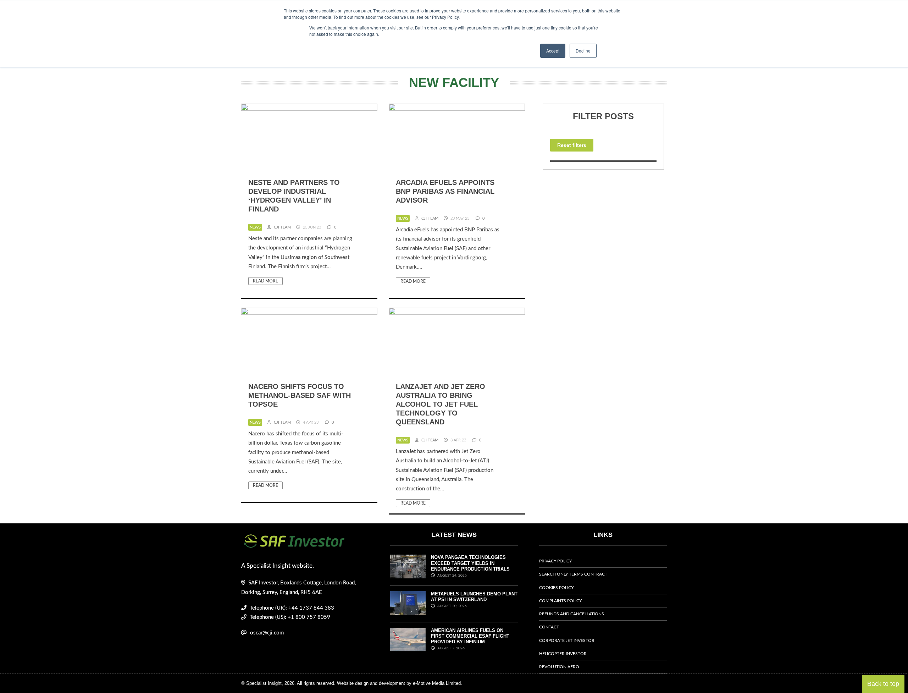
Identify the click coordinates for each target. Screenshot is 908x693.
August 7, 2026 (450, 648)
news (255, 227)
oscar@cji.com (267, 633)
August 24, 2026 (451, 575)
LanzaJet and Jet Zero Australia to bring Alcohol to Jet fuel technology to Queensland (440, 404)
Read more (265, 281)
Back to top (883, 683)
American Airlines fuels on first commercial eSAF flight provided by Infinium (470, 636)
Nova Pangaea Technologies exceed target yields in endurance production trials (470, 563)
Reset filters (571, 145)
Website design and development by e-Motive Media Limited (399, 683)
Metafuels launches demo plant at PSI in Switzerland (474, 596)
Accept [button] (552, 51)
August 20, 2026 (451, 606)
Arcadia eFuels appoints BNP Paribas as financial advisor (445, 191)
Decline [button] (583, 51)
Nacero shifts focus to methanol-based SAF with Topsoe (299, 395)
